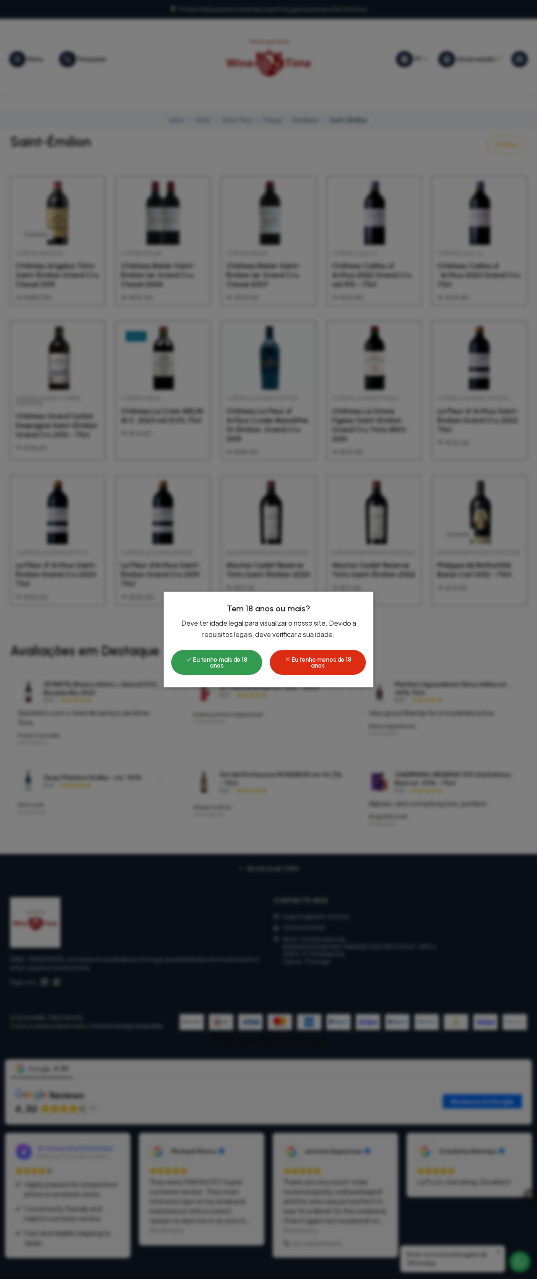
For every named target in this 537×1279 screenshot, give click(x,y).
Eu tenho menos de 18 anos (320, 662)
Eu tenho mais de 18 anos (219, 662)
